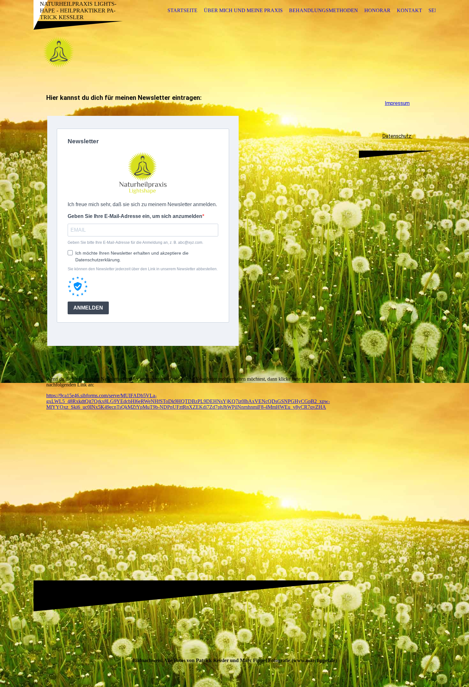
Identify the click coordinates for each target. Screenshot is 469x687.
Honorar (377, 10)
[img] (234, 52)
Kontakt (409, 10)
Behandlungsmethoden (323, 10)
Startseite (182, 10)
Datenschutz (397, 136)
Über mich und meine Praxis (243, 10)
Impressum (397, 103)
